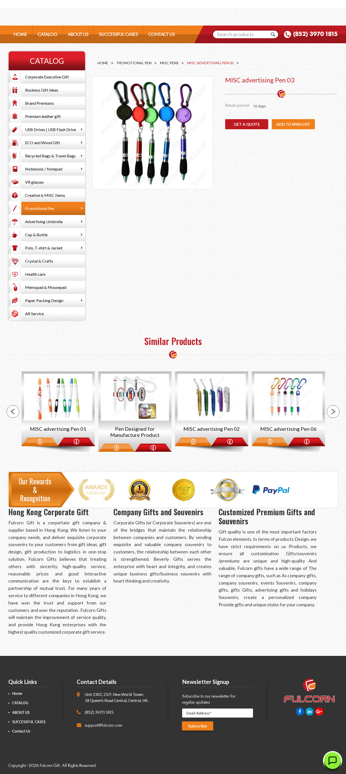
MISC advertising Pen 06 (211, 429)
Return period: (237, 105)
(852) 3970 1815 (315, 33)
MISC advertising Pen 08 (288, 429)
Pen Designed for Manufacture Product (58, 432)
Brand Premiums (39, 103)
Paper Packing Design (44, 300)
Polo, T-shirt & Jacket (44, 247)
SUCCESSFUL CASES (118, 34)
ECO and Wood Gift (42, 142)
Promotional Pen (39, 208)
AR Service (34, 313)
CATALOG (47, 34)
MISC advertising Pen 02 (135, 429)
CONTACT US (161, 34)
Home (103, 63)
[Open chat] (332, 760)
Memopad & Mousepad (45, 287)
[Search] (273, 34)
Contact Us (21, 731)
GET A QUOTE (247, 124)
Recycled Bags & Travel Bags (50, 155)
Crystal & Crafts (39, 261)
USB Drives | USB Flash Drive (50, 129)
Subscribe (197, 725)
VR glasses (34, 182)
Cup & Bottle (36, 234)
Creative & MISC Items (45, 195)
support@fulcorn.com (103, 725)
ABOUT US (78, 34)
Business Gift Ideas (41, 90)
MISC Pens (169, 63)
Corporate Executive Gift (47, 76)
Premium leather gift (43, 116)
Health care (35, 274)
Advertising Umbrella (44, 221)
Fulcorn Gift (50, 765)
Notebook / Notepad (43, 168)
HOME (20, 34)
